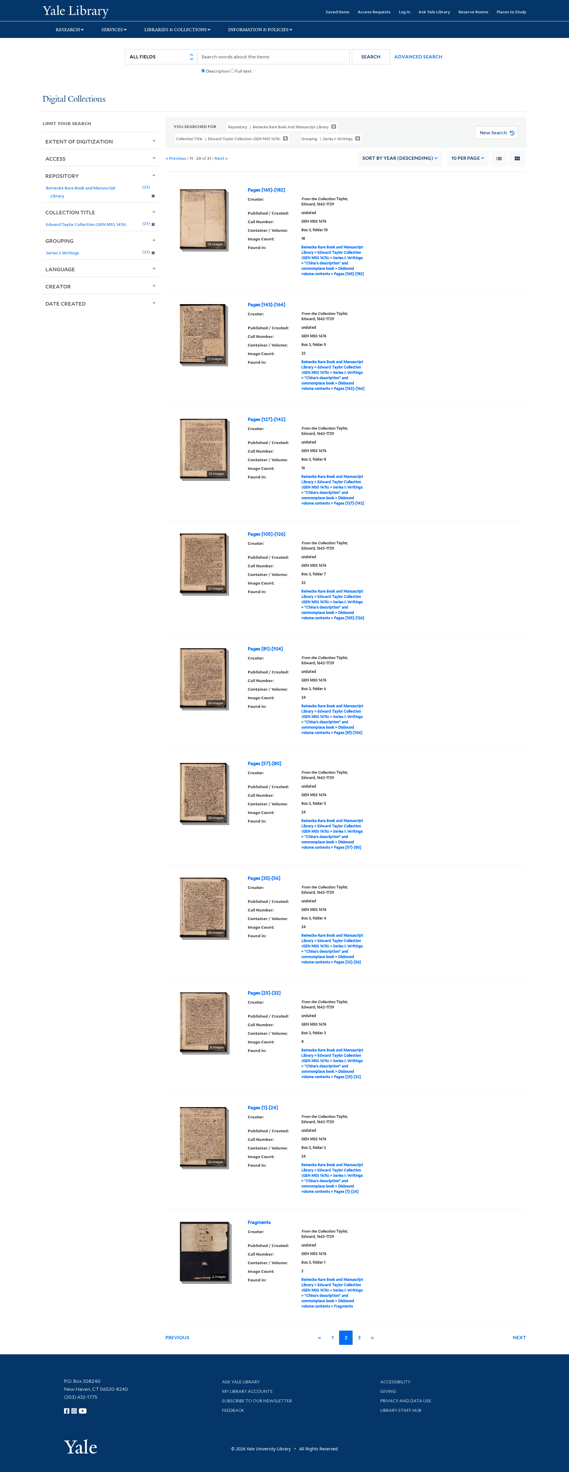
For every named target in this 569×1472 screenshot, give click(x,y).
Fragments (259, 1222)
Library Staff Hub (400, 1410)
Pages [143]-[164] (266, 304)
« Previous (176, 158)
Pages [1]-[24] (263, 1107)
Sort (397, 158)
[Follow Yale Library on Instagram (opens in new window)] (74, 1411)
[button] (371, 56)
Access (55, 158)
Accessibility (395, 1382)
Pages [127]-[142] (266, 419)
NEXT (519, 1337)
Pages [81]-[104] (265, 649)
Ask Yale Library (434, 12)
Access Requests (374, 12)
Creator (58, 286)
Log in (404, 12)
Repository (62, 175)
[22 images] (202, 333)
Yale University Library (79, 11)
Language (60, 269)
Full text (243, 71)
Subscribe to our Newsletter (257, 1400)
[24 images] (203, 677)
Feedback (233, 1410)
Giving (388, 1391)
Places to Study (511, 12)
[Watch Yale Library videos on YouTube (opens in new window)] (83, 1411)
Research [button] (68, 30)
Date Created (65, 303)
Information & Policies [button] (258, 30)
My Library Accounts (247, 1391)
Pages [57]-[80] (264, 763)
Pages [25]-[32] (264, 993)
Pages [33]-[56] (264, 878)
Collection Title (70, 212)
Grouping (59, 240)
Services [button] (112, 30)
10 (465, 158)
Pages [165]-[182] (266, 190)
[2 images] (204, 1251)
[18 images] (203, 218)
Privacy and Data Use (405, 1400)
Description (218, 71)
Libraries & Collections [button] (175, 30)
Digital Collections (74, 99)
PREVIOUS (177, 1337)
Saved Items (337, 12)
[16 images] (203, 448)
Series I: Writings (348, 258)
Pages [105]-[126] (266, 534)
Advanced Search (418, 57)
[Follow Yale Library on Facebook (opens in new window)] (66, 1411)
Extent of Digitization (79, 141)
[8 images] (203, 1021)
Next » (221, 158)
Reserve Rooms (473, 12)
